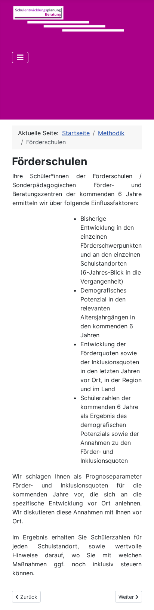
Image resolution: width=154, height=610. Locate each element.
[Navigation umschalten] (20, 57)
